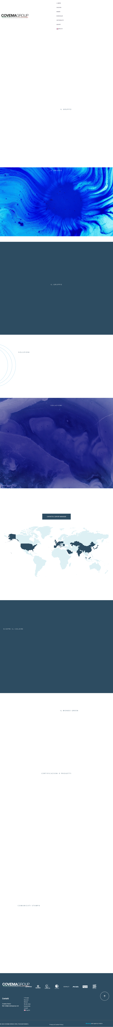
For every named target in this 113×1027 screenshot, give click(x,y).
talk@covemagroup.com (12, 1006)
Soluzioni (58, 7)
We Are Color (59, 16)
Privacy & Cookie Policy (56, 1024)
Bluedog (88, 1023)
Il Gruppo (58, 3)
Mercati (58, 11)
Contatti (58, 24)
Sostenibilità (59, 20)
